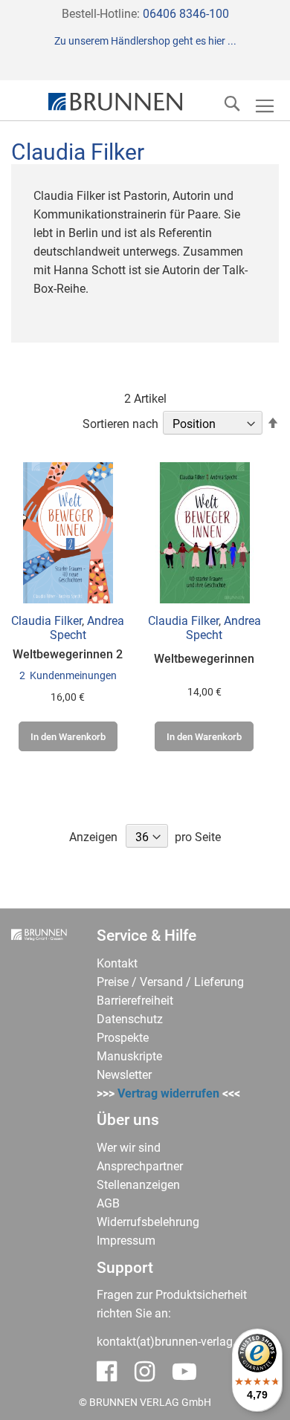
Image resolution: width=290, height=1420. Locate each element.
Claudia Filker (46, 621)
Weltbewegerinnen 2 (68, 654)
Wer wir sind (129, 1148)
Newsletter (124, 1075)
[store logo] (115, 102)
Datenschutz (130, 1019)
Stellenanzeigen (138, 1185)
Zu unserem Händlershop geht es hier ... (145, 41)
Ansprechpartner (140, 1166)
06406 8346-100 (186, 14)
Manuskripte (129, 1056)
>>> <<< (168, 1093)
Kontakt (117, 963)
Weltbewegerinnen (204, 659)
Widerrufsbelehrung (148, 1222)
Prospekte (123, 1038)
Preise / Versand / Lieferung (170, 982)
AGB (108, 1203)
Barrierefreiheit (135, 1000)
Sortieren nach (120, 424)
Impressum (126, 1240)
